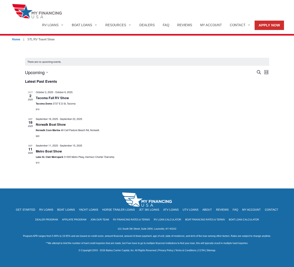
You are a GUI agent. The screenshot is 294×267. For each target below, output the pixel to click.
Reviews (184, 25)
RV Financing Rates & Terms (131, 219)
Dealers (147, 25)
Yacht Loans (88, 209)
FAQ (166, 25)
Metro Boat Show (49, 151)
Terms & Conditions (185, 250)
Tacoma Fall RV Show (52, 98)
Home (16, 39)
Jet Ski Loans (149, 209)
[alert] (147, 62)
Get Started (25, 209)
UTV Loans (190, 209)
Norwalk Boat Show (51, 124)
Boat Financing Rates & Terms (205, 219)
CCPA (201, 250)
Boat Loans (82, 25)
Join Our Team (99, 219)
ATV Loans (171, 209)
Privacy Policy (165, 250)
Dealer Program (46, 219)
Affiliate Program (74, 219)
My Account (211, 25)
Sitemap (210, 250)
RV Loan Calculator (167, 219)
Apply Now (269, 25)
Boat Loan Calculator (244, 219)
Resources (115, 25)
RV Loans (50, 25)
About (207, 209)
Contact (237, 25)
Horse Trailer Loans (118, 209)
